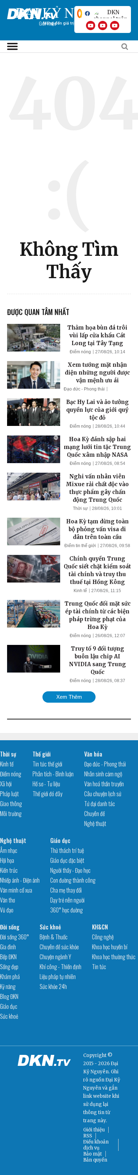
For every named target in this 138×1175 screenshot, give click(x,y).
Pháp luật (9, 793)
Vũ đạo (6, 910)
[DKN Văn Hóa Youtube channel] (114, 25)
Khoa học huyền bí (109, 947)
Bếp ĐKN (8, 956)
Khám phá (10, 976)
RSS (87, 1136)
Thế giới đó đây (47, 793)
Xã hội (6, 784)
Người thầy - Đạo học (70, 870)
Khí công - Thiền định (60, 966)
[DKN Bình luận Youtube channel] (102, 25)
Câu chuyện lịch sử (102, 793)
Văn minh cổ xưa (16, 890)
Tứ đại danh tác (99, 803)
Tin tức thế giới (47, 764)
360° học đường (66, 910)
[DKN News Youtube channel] (90, 25)
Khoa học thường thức (114, 956)
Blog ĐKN (9, 996)
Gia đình (8, 947)
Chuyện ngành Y (55, 956)
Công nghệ (103, 937)
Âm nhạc (8, 850)
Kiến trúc (9, 870)
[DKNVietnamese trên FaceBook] (87, 13)
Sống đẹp (9, 966)
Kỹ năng (8, 986)
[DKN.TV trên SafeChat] (79, 13)
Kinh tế (80, 590)
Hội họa (7, 860)
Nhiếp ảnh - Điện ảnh (20, 880)
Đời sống (9, 927)
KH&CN (100, 927)
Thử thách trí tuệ (67, 850)
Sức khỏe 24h (53, 986)
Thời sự (80, 508)
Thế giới (42, 754)
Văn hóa (93, 754)
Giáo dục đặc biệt (67, 860)
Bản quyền (95, 1160)
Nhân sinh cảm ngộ (103, 774)
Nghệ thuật (95, 823)
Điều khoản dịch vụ (96, 1145)
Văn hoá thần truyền (104, 784)
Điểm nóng (80, 351)
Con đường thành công (73, 880)
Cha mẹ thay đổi (66, 890)
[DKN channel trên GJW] (110, 13)
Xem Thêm (69, 697)
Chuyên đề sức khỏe (59, 947)
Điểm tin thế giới (80, 545)
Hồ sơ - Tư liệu (46, 784)
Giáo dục (60, 840)
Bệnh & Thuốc (54, 937)
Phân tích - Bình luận (53, 774)
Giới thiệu (94, 1130)
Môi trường (11, 813)
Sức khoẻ (9, 1016)
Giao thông (11, 803)
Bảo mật (92, 1154)
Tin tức (99, 966)
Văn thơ (7, 900)
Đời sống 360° (14, 937)
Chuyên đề (94, 813)
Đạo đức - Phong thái (84, 389)
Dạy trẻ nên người (67, 900)
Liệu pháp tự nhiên (58, 976)
